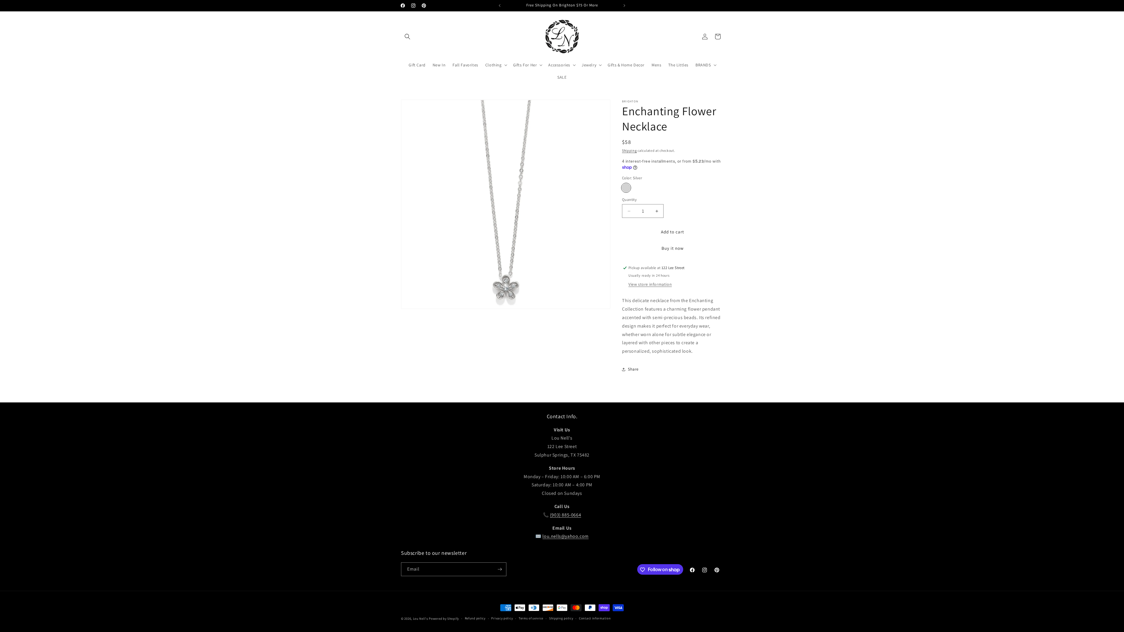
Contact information (595, 618)
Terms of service (531, 618)
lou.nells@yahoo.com (565, 536)
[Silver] (626, 188)
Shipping (629, 150)
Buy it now (673, 248)
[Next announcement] (624, 5)
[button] (407, 36)
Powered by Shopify (444, 618)
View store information (650, 284)
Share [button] (633, 369)
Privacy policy (502, 618)
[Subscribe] (499, 569)
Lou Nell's (420, 618)
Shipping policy (561, 618)
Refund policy (475, 618)
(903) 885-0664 (565, 515)
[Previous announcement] (499, 5)
